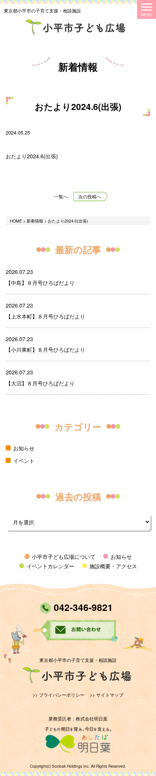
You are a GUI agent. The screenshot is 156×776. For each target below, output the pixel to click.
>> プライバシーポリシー (58, 695)
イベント (23, 460)
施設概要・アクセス (113, 566)
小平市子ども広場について (63, 556)
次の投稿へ (89, 196)
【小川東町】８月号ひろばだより (45, 349)
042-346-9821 (82, 607)
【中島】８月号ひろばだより (40, 282)
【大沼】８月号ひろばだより (40, 383)
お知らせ (23, 448)
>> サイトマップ (106, 695)
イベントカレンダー (50, 566)
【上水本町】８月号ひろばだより (45, 316)
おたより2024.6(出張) (32, 156)
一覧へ (61, 196)
